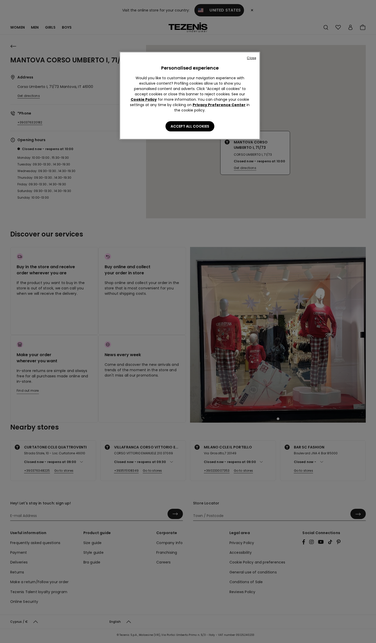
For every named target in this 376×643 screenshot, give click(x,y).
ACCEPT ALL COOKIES (190, 126)
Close (251, 58)
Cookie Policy (144, 99)
